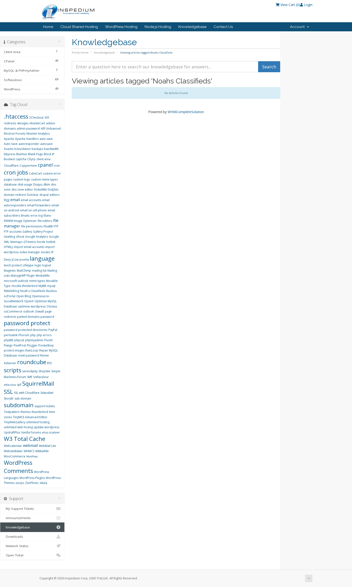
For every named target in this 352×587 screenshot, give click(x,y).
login (37, 265)
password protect (27, 323)
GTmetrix (29, 242)
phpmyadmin (34, 340)
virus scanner (51, 432)
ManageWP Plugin (23, 276)
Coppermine (28, 166)
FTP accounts (13, 232)
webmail (30, 445)
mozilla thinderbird (24, 286)
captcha (21, 159)
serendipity (30, 371)
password (47, 317)
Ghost (20, 237)
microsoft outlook (16, 281)
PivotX (48, 340)
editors (54, 195)
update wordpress (46, 427)
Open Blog (23, 296)
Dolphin (53, 189)
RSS (49, 363)
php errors (44, 335)
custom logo (21, 179)
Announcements (17, 518)
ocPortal (9, 296)
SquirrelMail (38, 383)
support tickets (44, 406)
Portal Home (80, 52)
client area (43, 159)
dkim (46, 184)
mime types (37, 281)
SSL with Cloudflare (27, 393)
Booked (9, 159)
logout (46, 265)
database (10, 184)
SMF (29, 377)
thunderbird (40, 412)
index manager (30, 252)
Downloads (13, 536)
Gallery (27, 232)
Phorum (23, 335)
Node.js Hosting (158, 27)
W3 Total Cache (24, 439)
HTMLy (8, 247)
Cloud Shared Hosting (79, 27)
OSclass (51, 306)
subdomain (19, 405)
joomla (24, 260)
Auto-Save (10, 144)
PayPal (52, 330)
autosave (46, 144)
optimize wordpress (31, 306)
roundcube (31, 362)
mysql (51, 286)
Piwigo (8, 345)
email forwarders (39, 205)
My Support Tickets (19, 508)
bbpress (9, 154)
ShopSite (44, 371)
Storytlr (9, 398)
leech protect (13, 265)
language (42, 258)
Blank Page (35, 154)
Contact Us (223, 27)
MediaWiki (43, 276)
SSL (8, 391)
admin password (28, 128)
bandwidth (51, 149)
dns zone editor (22, 189)
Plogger (32, 345)
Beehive (21, 154)
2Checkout (36, 117)
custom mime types (44, 179)
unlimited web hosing (18, 427)
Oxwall (39, 311)
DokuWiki (40, 189)
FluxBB (48, 226)
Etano (47, 216)
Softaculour (41, 377)
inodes (45, 252)
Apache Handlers (27, 139)
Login (307, 4)
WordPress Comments (18, 467)
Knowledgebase (192, 27)
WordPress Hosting (121, 27)
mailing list (39, 271)
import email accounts (29, 247)
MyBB (42, 286)
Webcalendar (13, 446)
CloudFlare (11, 166)
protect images (14, 350)
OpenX (29, 301)
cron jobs (16, 172)
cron (57, 166)
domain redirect (15, 195)
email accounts (31, 200)
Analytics (44, 134)
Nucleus (51, 291)
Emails (25, 216)
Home (48, 27)
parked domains (28, 317)
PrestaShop (46, 345)
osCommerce (13, 311)
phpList (19, 340)
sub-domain (23, 398)
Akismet (31, 134)
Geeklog (9, 237)
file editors (45, 221)
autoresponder (28, 144)
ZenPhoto (32, 483)
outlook (28, 311)
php (33, 335)
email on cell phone (33, 210)
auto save (46, 139)
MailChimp (24, 271)
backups (37, 149)
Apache (9, 139)
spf (19, 385)
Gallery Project (43, 232)
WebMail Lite (47, 446)
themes (26, 412)
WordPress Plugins (32, 478)
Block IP (49, 154)
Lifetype (28, 265)
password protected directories (25, 330)
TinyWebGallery (14, 422)
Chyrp (31, 159)
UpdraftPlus (12, 432)
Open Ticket (13, 555)
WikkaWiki (42, 451)
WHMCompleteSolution (186, 112)
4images (22, 123)
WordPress (32, 456)
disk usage (25, 184)
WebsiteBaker (13, 451)
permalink (10, 335)
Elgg (6, 200)
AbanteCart (37, 123)
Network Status (16, 546)
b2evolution (22, 149)
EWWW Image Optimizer (20, 221)
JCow (15, 260)
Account (298, 27)
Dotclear (33, 195)
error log (36, 216)
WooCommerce (14, 456)
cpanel (45, 165)
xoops (20, 483)
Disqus (37, 184)
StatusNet (46, 393)
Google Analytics (36, 237)
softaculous (10, 384)
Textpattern (12, 412)
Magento (10, 271)
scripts (12, 370)
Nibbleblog (11, 291)
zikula (43, 483)
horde (41, 242)
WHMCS (29, 451)
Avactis (8, 149)
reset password (28, 355)
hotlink (50, 242)
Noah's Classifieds (32, 291)
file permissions (32, 226)
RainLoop (31, 350)
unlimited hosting (38, 422)
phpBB (8, 340)
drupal (44, 195)
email (15, 199)
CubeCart (35, 173)
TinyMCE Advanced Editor (30, 417)
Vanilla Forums (31, 432)
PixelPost (20, 345)
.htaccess (16, 116)
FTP (56, 226)
